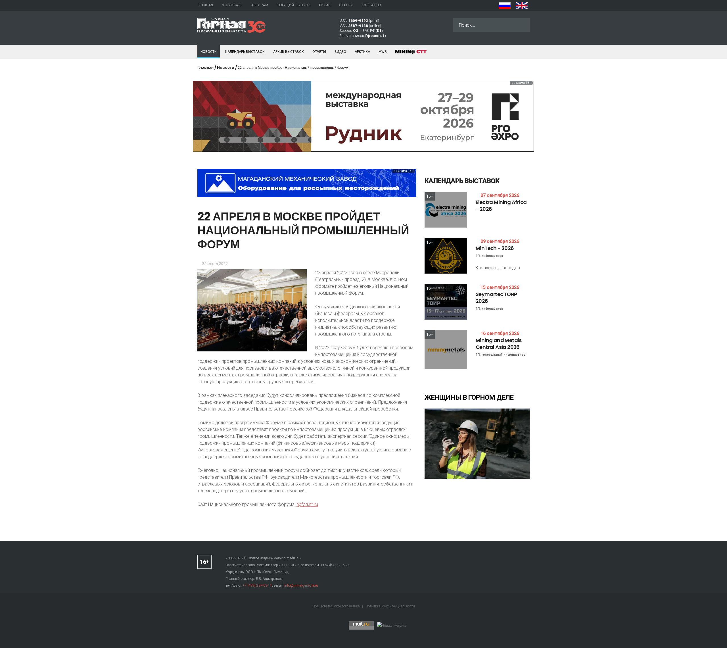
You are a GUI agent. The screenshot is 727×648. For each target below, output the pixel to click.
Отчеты (319, 52)
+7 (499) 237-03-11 (257, 585)
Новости (208, 52)
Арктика (362, 52)
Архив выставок (288, 52)
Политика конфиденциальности (390, 606)
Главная (205, 67)
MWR (383, 52)
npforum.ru (307, 504)
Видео (340, 52)
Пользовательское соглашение (336, 606)
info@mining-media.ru (301, 585)
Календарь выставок (245, 52)
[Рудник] (363, 115)
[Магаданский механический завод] (306, 182)
